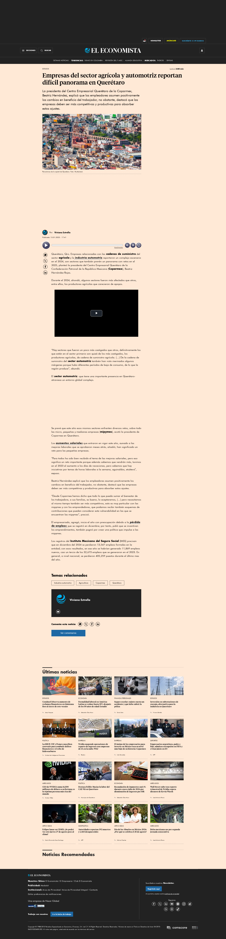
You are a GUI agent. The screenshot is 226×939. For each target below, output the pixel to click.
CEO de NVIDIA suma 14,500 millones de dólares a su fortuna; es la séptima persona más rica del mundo (58, 790)
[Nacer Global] (36, 906)
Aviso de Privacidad (52, 890)
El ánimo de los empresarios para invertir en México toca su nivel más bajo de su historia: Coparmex (130, 746)
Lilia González (121, 755)
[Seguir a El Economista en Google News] (165, 909)
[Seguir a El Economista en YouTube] (171, 903)
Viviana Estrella (62, 232)
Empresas (81, 741)
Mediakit (45, 885)
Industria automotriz (62, 583)
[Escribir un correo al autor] (58, 612)
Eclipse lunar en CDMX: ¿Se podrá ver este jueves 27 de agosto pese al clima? (58, 831)
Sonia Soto (120, 712)
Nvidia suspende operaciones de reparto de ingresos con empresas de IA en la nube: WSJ (94, 746)
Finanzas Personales (122, 698)
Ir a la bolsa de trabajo (61, 914)
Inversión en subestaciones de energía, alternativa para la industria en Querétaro (164, 704)
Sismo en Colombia (94, 60)
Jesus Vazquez (49, 712)
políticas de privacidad (172, 894)
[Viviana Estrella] (45, 232)
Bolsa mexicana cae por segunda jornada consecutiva (165, 830)
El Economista (52, 881)
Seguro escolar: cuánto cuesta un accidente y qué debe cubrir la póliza (129, 704)
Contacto (93, 890)
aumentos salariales (69, 443)
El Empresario (66, 881)
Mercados (46, 783)
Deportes (153, 741)
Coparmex (100, 583)
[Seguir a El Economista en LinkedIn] (165, 903)
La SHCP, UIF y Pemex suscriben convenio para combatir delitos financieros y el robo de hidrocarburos (57, 747)
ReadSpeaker (118, 247)
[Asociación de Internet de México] (195, 928)
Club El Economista (83, 881)
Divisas (170, 60)
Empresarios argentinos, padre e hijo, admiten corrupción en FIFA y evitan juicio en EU (166, 746)
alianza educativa (133, 60)
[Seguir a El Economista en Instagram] (184, 903)
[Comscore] (177, 928)
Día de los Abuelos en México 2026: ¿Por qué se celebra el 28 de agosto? (130, 830)
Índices (160, 60)
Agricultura (83, 583)
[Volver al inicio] (80, 875)
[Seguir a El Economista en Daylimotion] (190, 903)
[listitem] (46, 245)
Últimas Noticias (61, 60)
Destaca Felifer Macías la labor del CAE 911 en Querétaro (94, 788)
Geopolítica (83, 826)
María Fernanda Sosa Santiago (54, 840)
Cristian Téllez (49, 798)
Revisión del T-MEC (113, 60)
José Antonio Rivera (158, 797)
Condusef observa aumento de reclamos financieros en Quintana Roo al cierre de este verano (58, 704)
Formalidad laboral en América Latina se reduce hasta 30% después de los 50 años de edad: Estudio (94, 704)
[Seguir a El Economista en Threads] (171, 909)
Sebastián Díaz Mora (123, 797)
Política (45, 741)
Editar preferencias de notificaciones (44, 894)
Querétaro (117, 583)
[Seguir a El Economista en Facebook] (153, 903)
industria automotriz (88, 257)
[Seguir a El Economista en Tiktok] (177, 909)
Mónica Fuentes (121, 840)
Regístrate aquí (154, 889)
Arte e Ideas (47, 826)
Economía (82, 698)
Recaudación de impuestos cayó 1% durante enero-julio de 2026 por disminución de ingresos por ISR (130, 789)
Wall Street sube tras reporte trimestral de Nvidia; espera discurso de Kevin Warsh (163, 789)
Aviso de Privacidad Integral (75, 890)
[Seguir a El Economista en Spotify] (177, 903)
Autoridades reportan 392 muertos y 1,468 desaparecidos (94, 830)
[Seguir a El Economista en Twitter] (159, 903)
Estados (45, 69)
